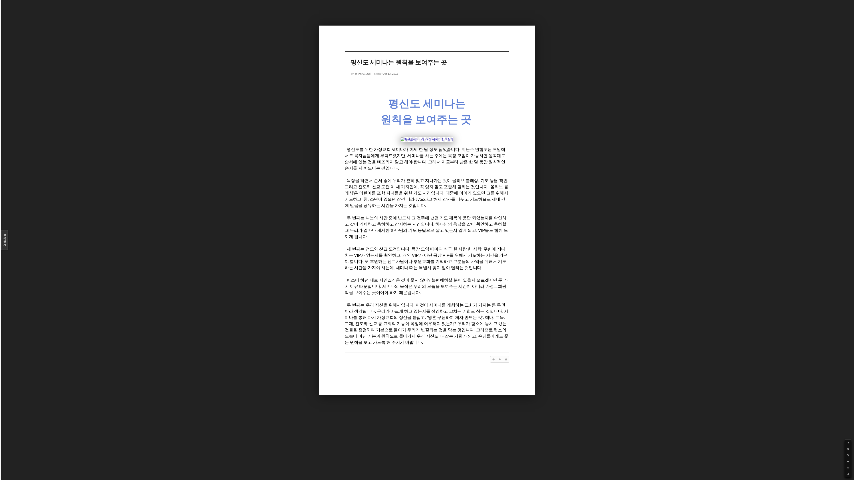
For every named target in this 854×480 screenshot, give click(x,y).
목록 (4, 239)
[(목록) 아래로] (848, 468)
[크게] (848, 449)
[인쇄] (848, 474)
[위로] (848, 461)
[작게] (848, 455)
